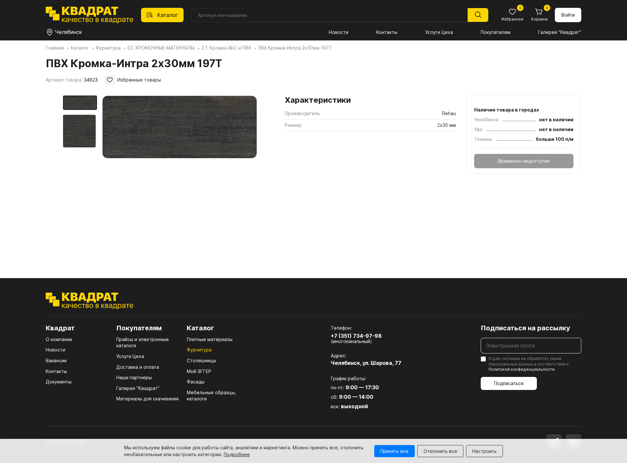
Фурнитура (199, 349)
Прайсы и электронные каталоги (142, 342)
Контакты (386, 32)
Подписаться (508, 383)
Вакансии (56, 360)
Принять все (394, 451)
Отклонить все (440, 451)
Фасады (195, 381)
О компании (59, 339)
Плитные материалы (210, 339)
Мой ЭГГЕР (199, 371)
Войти (568, 15)
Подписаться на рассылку (525, 328)
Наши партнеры (134, 377)
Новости (338, 32)
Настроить (484, 451)
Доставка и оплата (137, 367)
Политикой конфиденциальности (522, 369)
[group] (179, 177)
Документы (59, 381)
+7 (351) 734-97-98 (356, 336)
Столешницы (201, 360)
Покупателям (495, 32)
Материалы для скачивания (147, 398)
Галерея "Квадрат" (559, 32)
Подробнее (237, 454)
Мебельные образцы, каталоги (211, 396)
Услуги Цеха (439, 32)
